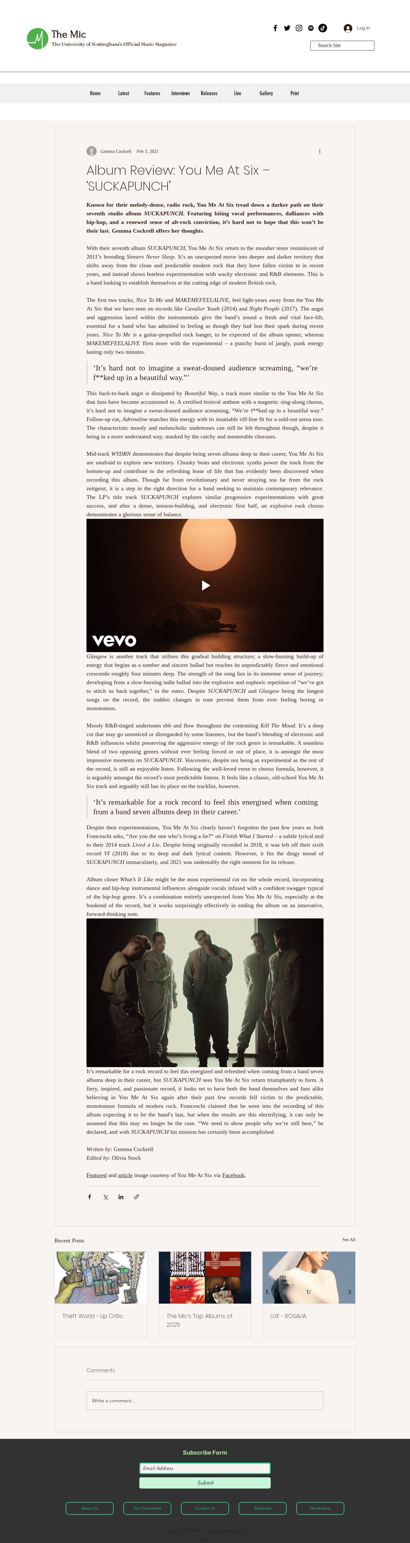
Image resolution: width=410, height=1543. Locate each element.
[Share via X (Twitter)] (105, 1197)
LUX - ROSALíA (288, 1316)
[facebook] (275, 28)
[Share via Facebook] (89, 1197)
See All (349, 1239)
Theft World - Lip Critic (92, 1316)
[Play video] (205, 585)
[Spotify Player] (222, 34)
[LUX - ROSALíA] (309, 1278)
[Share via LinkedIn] (121, 1197)
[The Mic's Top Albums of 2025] (205, 1278)
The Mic (69, 34)
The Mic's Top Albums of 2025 (200, 1320)
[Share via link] (137, 1197)
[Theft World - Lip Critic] (101, 1278)
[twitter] (287, 28)
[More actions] (320, 151)
